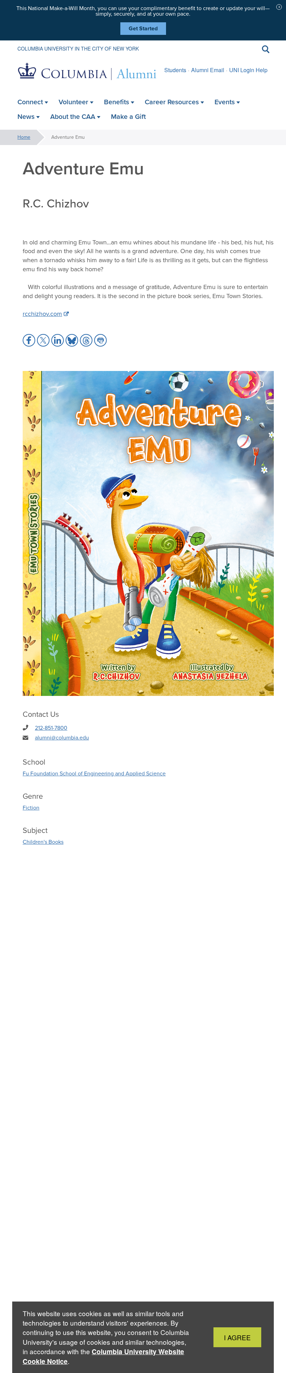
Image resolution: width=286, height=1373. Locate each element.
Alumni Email (207, 70)
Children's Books (43, 842)
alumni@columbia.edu (62, 738)
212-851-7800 (51, 728)
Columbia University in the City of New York (78, 48)
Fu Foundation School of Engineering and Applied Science (94, 773)
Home (23, 137)
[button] (29, 340)
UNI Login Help (248, 70)
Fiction (31, 808)
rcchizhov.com (42, 313)
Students (175, 70)
